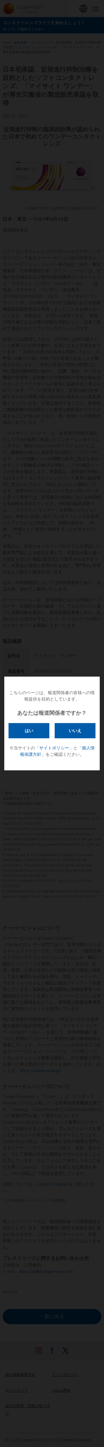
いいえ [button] (75, 730)
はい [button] (29, 730)
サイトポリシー (54, 748)
